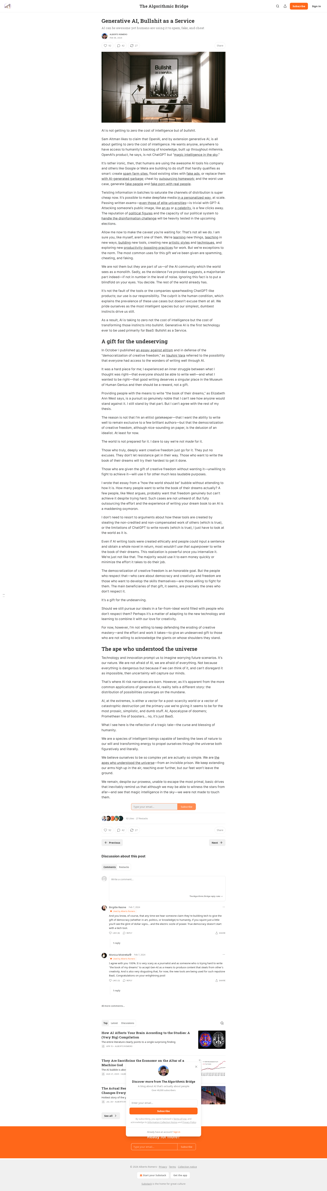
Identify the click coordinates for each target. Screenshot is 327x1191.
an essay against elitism (154, 350)
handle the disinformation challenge (129, 218)
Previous (114, 842)
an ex (166, 208)
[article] (163, 1041)
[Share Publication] (285, 6)
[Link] (96, 341)
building (124, 243)
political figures (141, 213)
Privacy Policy (189, 1122)
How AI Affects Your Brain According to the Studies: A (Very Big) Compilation (146, 1035)
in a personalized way (194, 198)
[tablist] (116, 867)
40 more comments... (113, 1005)
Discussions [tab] (127, 1023)
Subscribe (299, 6)
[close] (196, 1066)
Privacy (163, 1166)
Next (215, 842)
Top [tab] (105, 1023)
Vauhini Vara (175, 355)
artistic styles (179, 243)
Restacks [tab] (124, 867)
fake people (134, 184)
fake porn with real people (171, 184)
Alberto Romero (118, 34)
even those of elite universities (162, 203)
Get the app (180, 1175)
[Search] (277, 6)
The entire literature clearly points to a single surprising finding (138, 1042)
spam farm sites (135, 174)
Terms (172, 1166)
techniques (205, 243)
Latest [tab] (114, 1023)
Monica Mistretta (119, 954)
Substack (147, 1183)
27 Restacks (142, 818)
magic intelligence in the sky (196, 155)
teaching (211, 237)
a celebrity (183, 208)
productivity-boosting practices (148, 248)
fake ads (193, 174)
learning (179, 237)
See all (108, 1115)
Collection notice (187, 1166)
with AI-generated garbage (122, 179)
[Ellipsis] (224, 907)
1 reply (116, 943)
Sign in (316, 6)
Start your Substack (154, 1175)
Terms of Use (179, 1118)
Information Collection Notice (162, 1122)
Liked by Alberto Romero (124, 911)
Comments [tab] (110, 867)
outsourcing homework (176, 179)
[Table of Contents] (3, 595)
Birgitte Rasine (117, 907)
